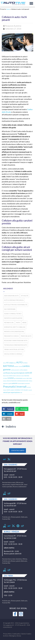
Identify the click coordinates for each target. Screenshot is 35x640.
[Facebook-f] (15, 614)
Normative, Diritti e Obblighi (14, 327)
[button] (31, 3)
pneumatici (27, 383)
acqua (11, 363)
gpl (15, 378)
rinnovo (4, 390)
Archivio (5, 636)
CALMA (20, 366)
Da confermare (10, 309)
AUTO (19, 362)
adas (15, 362)
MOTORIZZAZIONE (21, 380)
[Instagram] (21, 614)
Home (8, 9)
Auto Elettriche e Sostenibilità (15, 304)
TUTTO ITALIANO (24, 390)
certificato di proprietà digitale (13, 373)
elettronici (18, 375)
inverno (24, 378)
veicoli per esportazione (11, 392)
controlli (28, 372)
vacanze (30, 390)
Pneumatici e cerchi (11, 336)
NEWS (24, 322)
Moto (18, 322)
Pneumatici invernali (14, 386)
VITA (21, 392)
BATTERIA (8, 365)
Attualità (24, 295)
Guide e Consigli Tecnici (13, 313)
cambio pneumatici (15, 370)
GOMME (10, 378)
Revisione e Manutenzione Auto (15, 340)
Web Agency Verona (15, 636)
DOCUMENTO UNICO (11, 375)
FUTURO (5, 378)
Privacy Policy (7, 634)
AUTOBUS (25, 362)
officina (30, 380)
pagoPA (9, 383)
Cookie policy (16, 634)
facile (22, 375)
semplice (12, 390)
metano (4, 380)
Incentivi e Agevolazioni (13, 318)
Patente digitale (21, 383)
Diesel (4, 375)
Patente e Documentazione (14, 331)
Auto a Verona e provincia (14, 300)
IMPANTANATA (19, 378)
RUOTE (8, 390)
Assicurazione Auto (11, 295)
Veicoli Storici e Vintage (13, 354)
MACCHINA (29, 378)
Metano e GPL (9, 322)
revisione (29, 387)
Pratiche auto (26, 336)
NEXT (27, 380)
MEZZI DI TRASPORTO (12, 380)
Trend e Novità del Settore (14, 349)
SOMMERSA (17, 390)
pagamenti (5, 383)
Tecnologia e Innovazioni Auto (15, 345)
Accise (4, 362)
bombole (16, 366)
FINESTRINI (26, 375)
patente (14, 383)
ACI (7, 363)
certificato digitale (23, 370)
